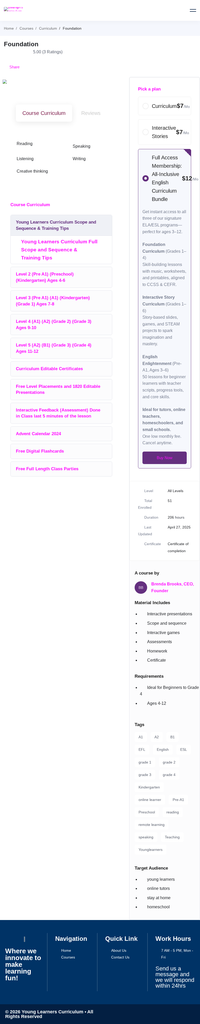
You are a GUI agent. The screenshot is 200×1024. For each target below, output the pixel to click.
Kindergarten (149, 787)
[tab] (44, 113)
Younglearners (150, 849)
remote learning (152, 825)
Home (9, 28)
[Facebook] (134, 1014)
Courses (26, 28)
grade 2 (169, 762)
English (163, 749)
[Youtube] (152, 1014)
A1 (141, 737)
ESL (183, 749)
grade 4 (169, 775)
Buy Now (164, 457)
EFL (142, 749)
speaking (146, 837)
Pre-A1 (178, 800)
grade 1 (145, 762)
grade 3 (145, 775)
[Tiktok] (180, 1014)
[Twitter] (143, 1014)
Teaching (172, 837)
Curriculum (48, 28)
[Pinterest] (190, 1014)
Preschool (147, 812)
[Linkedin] (171, 1014)
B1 (172, 737)
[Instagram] (162, 1014)
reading (172, 812)
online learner (150, 800)
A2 (156, 737)
